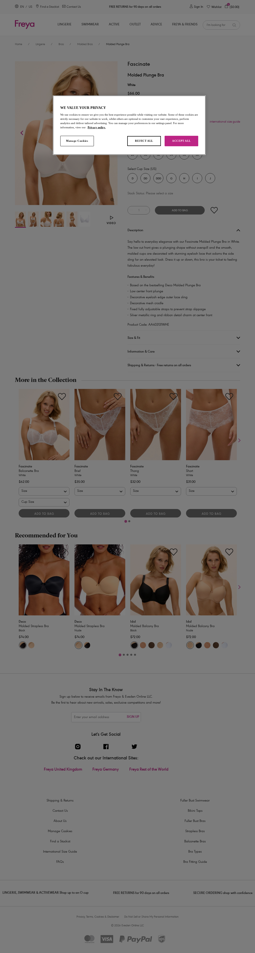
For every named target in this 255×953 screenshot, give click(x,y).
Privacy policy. (97, 127)
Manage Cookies (77, 140)
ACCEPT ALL (181, 140)
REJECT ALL (144, 140)
